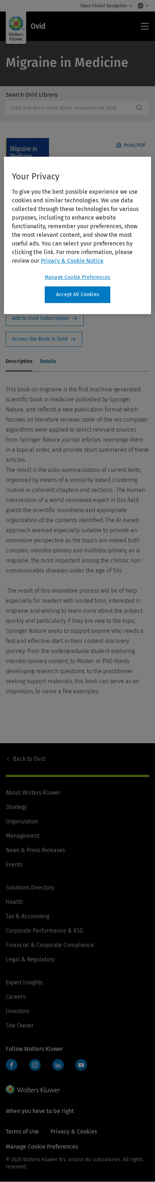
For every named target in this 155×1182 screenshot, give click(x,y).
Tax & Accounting (27, 916)
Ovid (29, 758)
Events (14, 864)
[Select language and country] (141, 6)
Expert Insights (24, 982)
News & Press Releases (35, 850)
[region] (77, 235)
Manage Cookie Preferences (77, 277)
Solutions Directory (30, 887)
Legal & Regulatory (30, 959)
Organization (22, 821)
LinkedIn (58, 1065)
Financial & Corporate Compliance (50, 945)
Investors (17, 1011)
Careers (16, 996)
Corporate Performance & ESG (44, 930)
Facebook (11, 1065)
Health (14, 901)
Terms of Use (22, 1131)
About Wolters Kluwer (33, 792)
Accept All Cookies (77, 294)
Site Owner (20, 1025)
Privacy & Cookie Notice (72, 260)
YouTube (81, 1065)
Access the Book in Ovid (44, 339)
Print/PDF (134, 145)
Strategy (16, 807)
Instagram (35, 1065)
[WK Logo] (33, 1089)
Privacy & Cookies (73, 1131)
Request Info (44, 318)
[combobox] (70, 108)
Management (22, 835)
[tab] (19, 362)
